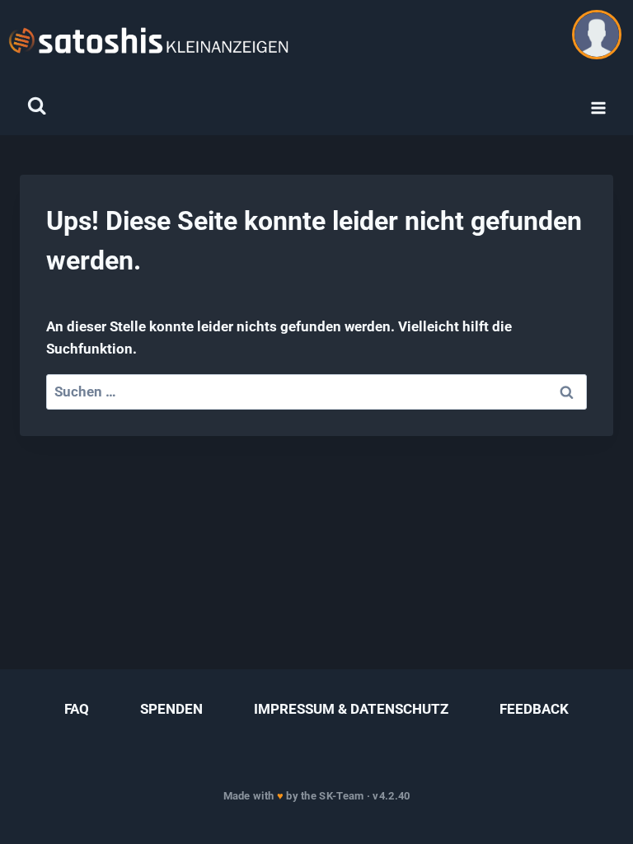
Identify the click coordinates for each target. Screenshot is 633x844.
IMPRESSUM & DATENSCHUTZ (351, 709)
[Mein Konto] (596, 34)
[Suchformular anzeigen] (37, 106)
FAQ (76, 709)
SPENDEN (171, 709)
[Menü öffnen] (598, 108)
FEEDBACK (534, 709)
